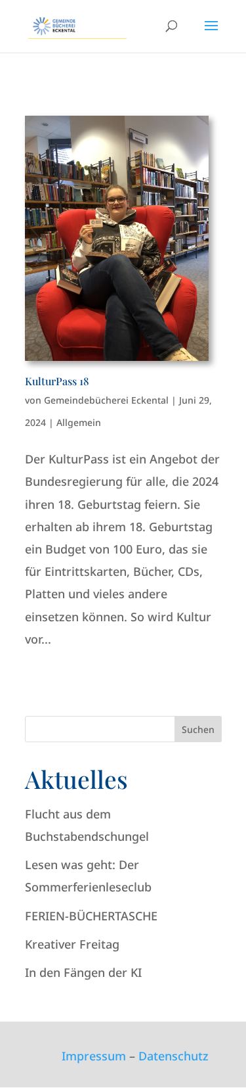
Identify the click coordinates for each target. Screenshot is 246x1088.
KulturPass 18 (57, 381)
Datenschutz (173, 1056)
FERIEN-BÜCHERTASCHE (91, 916)
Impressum (94, 1056)
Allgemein (78, 422)
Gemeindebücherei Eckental (106, 400)
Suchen (198, 729)
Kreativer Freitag (72, 944)
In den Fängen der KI (83, 972)
